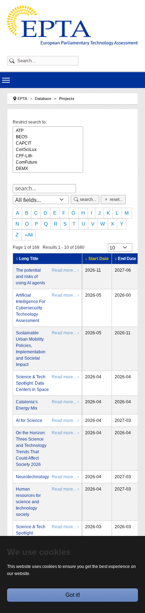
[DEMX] (47, 168)
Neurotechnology (32, 476)
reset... (116, 199)
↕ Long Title (27, 258)
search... (88, 199)
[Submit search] (13, 60)
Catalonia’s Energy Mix (27, 405)
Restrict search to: (30, 122)
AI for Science (29, 420)
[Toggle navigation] (6, 80)
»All (29, 235)
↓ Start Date (97, 258)
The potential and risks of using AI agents (30, 276)
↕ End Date (125, 258)
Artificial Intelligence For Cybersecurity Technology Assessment (30, 308)
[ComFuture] (47, 162)
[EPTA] (72, 25)
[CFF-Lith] (47, 156)
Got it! (72, 595)
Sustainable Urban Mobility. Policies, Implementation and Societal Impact (30, 348)
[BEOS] (47, 137)
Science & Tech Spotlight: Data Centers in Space (32, 383)
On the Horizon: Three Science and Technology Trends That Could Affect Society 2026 (31, 448)
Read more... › (65, 270)
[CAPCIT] (47, 143)
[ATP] (47, 130)
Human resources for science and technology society (28, 502)
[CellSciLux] (47, 149)
